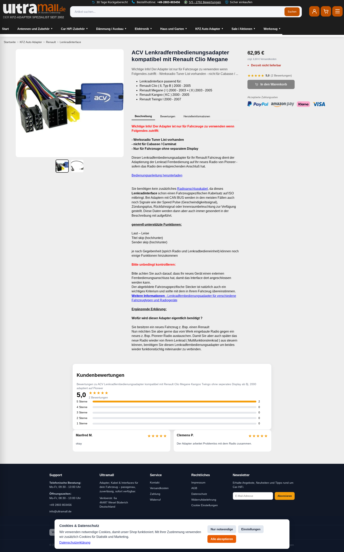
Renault (51, 42)
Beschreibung (143, 116)
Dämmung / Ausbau (109, 28)
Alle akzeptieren (222, 539)
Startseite (10, 42)
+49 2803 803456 (60, 504)
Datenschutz (199, 493)
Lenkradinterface (70, 42)
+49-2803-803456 (168, 2)
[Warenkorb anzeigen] (326, 11)
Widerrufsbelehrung (203, 499)
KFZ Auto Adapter (207, 28)
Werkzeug (271, 28)
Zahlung (155, 493)
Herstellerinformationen (197, 116)
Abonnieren (285, 495)
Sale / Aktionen (242, 28)
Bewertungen (167, 116)
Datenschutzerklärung (74, 542)
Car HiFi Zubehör (73, 28)
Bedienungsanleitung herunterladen (157, 175)
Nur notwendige (222, 529)
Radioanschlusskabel (192, 188)
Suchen (292, 11)
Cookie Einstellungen (204, 505)
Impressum (198, 482)
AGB (194, 488)
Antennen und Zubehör (33, 28)
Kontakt (154, 482)
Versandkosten (159, 488)
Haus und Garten (172, 28)
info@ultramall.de (60, 511)
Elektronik (142, 28)
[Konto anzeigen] (314, 11)
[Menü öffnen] (337, 11)
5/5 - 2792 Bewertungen (205, 2)
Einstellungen (250, 529)
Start (5, 28)
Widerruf (155, 499)
